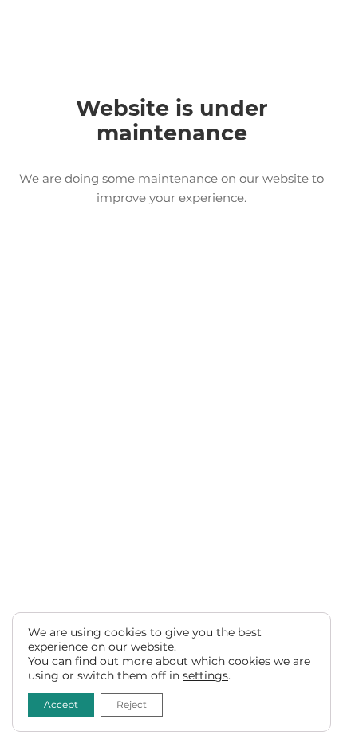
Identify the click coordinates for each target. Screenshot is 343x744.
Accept (61, 704)
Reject (131, 704)
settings (205, 675)
